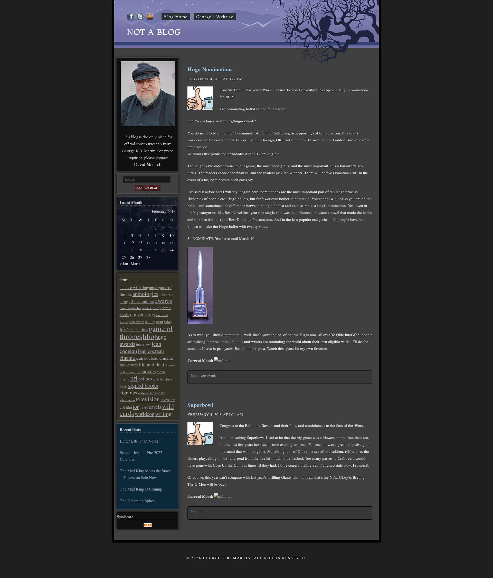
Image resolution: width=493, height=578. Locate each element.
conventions (142, 314)
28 (148, 257)
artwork (165, 294)
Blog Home (176, 16)
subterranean (127, 400)
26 (132, 257)
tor (136, 406)
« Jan (124, 263)
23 (163, 249)
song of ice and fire (152, 392)
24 (171, 249)
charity (157, 308)
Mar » (135, 263)
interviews (143, 344)
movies (148, 371)
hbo (148, 336)
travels (154, 407)
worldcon (144, 413)
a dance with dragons (137, 287)
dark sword (136, 321)
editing (150, 321)
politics (145, 379)
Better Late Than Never (139, 441)
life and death (153, 364)
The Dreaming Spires (137, 500)
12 (132, 242)
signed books (143, 385)
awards (163, 301)
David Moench (147, 164)
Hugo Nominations (210, 69)
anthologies (145, 293)
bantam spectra (130, 308)
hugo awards (207, 375)
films (143, 329)
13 (140, 242)
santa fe (158, 379)
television (148, 399)
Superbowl (200, 404)
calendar (147, 308)
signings (128, 392)
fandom (132, 329)
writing (163, 413)
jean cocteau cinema (142, 354)
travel (143, 407)
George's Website (215, 16)
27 (140, 257)
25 (124, 257)
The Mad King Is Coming (141, 489)
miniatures (133, 372)
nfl (200, 511)
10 (171, 235)
